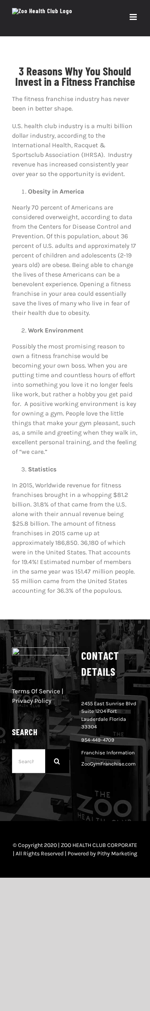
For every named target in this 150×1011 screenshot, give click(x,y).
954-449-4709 (97, 740)
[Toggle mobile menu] (134, 17)
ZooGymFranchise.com (108, 764)
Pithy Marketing (117, 853)
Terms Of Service (36, 691)
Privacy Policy (31, 700)
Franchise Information (108, 753)
